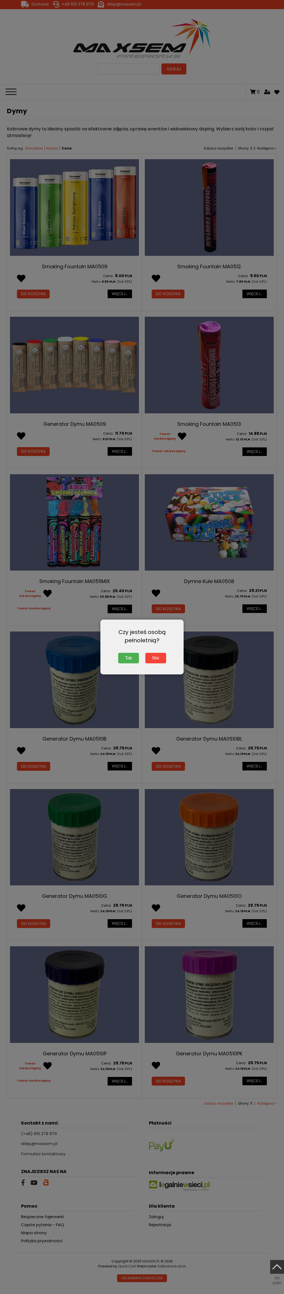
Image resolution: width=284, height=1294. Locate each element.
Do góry (277, 1280)
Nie (155, 658)
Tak (128, 658)
